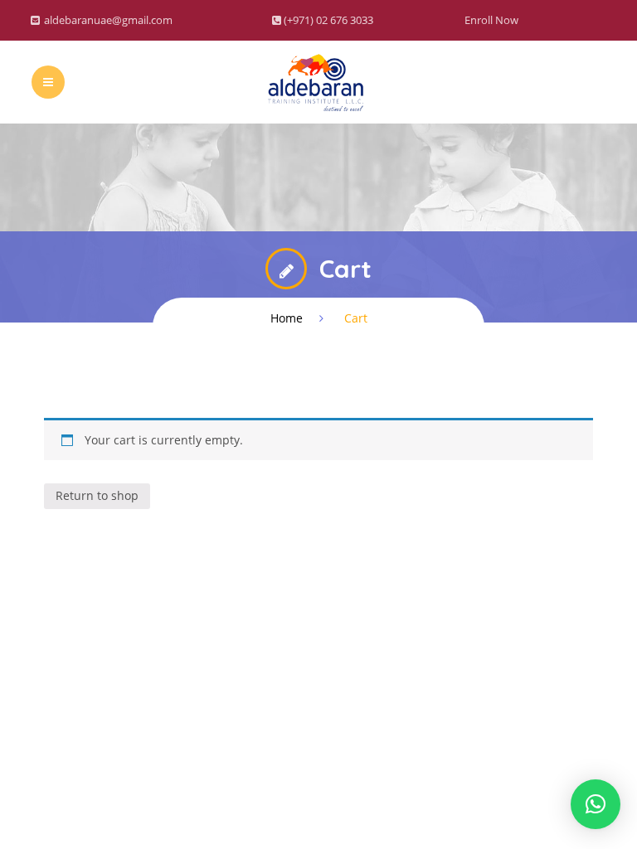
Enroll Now (491, 19)
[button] (595, 804)
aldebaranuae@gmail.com (108, 19)
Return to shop (97, 495)
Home (286, 318)
